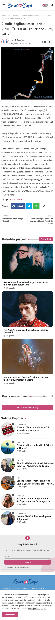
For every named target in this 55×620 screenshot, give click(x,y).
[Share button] (43, 206)
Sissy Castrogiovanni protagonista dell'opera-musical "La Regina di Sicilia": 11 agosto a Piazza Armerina (34, 500)
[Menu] (4, 5)
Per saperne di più (35, 608)
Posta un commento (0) (27, 407)
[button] (45, 5)
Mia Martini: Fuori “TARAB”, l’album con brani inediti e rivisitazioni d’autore (26, 378)
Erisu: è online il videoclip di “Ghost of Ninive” (34, 447)
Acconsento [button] (10, 614)
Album (12, 199)
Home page (5, 15)
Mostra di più (45, 239)
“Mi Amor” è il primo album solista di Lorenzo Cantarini (26, 331)
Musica (16, 15)
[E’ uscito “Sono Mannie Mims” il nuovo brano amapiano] (8, 429)
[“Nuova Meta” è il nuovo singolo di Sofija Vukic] (8, 518)
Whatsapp (36, 206)
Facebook (19, 206)
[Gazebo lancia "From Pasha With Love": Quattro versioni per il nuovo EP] (8, 483)
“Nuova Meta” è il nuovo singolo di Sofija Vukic (34, 518)
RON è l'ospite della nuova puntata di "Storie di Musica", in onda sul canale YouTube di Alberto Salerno (35, 464)
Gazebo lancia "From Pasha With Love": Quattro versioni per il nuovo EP (34, 482)
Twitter (29, 206)
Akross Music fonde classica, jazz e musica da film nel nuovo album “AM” (26, 283)
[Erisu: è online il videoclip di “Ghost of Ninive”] (8, 447)
